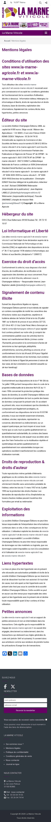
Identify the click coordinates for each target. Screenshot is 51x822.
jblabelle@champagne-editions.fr (25, 193)
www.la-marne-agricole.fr (21, 237)
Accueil (7, 41)
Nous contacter (12, 760)
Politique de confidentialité (17, 752)
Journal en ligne (12, 764)
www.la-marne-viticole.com (28, 480)
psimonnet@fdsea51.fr (12, 203)
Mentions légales (17, 49)
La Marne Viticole (12, 32)
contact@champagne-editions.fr (22, 329)
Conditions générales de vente (19, 756)
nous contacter (17, 792)
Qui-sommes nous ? (15, 744)
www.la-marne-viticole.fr (23, 88)
